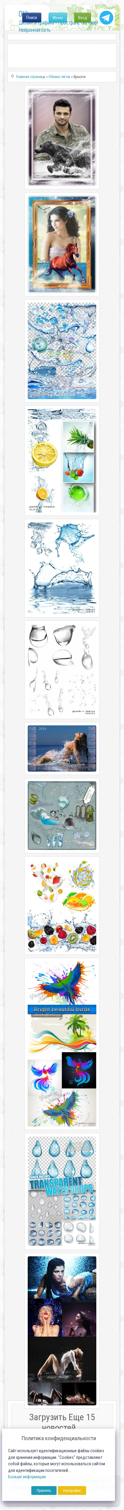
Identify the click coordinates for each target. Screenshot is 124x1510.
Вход (82, 17)
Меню (58, 17)
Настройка (72, 1490)
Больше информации (27, 1476)
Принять (44, 1490)
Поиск (31, 17)
